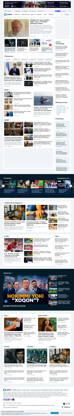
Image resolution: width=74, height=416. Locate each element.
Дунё (32, 14)
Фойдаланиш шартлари (47, 389)
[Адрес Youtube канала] (6, 400)
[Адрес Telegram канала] (4, 400)
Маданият (39, 14)
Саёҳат (58, 114)
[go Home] (7, 390)
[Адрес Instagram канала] (11, 400)
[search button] (61, 14)
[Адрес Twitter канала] (13, 400)
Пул (35, 14)
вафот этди (40, 29)
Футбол (64, 110)
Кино (64, 112)
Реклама (66, 389)
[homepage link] (8, 14)
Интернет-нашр (26, 389)
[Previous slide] (44, 36)
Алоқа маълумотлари (36, 389)
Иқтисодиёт (59, 108)
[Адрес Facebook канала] (9, 400)
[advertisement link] (57, 11)
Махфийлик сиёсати (16, 389)
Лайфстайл (51, 14)
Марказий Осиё (25, 14)
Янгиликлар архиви (58, 389)
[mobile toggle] (13, 14)
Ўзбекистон (17, 14)
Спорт (45, 14)
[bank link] (17, 11)
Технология (59, 110)
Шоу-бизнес (59, 112)
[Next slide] (52, 36)
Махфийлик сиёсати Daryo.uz (25, 414)
